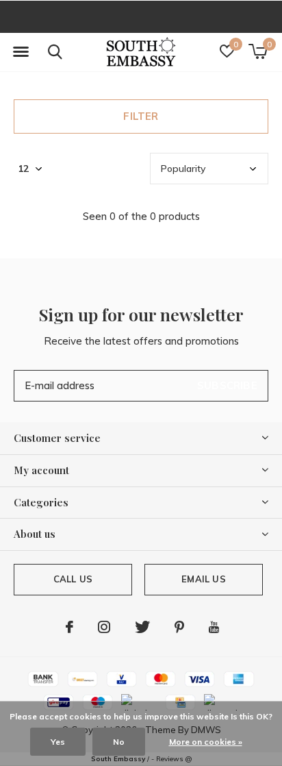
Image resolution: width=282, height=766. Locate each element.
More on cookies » (205, 742)
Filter (140, 116)
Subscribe (227, 385)
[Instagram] (104, 627)
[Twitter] (142, 627)
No (119, 742)
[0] (257, 51)
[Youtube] (214, 627)
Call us (72, 578)
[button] (20, 52)
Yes (58, 742)
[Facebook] (69, 627)
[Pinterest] (179, 627)
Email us (203, 578)
